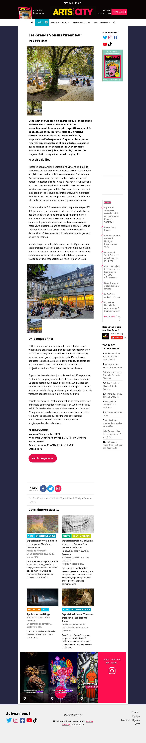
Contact (136, 712)
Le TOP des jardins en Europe (112, 295)
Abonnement (101, 22)
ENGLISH (78, 3)
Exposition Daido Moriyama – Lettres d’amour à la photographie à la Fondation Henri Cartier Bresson (77, 547)
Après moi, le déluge (38, 614)
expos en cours (59, 22)
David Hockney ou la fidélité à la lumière (111, 286)
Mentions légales (130, 720)
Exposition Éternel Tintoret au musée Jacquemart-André (77, 618)
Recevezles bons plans (104, 12)
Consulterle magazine (38, 12)
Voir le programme (42, 458)
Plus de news (109, 316)
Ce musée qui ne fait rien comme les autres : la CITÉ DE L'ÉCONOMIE (112, 272)
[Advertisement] (112, 128)
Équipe (136, 716)
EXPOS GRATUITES (81, 22)
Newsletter (119, 12)
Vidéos (40, 22)
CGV (137, 724)
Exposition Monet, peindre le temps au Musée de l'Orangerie (42, 544)
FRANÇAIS (68, 3)
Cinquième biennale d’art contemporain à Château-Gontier (112, 306)
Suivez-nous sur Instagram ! (112, 661)
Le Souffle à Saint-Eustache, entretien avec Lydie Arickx (111, 256)
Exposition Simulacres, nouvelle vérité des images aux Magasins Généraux (111, 214)
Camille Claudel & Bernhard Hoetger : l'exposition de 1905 (112, 241)
